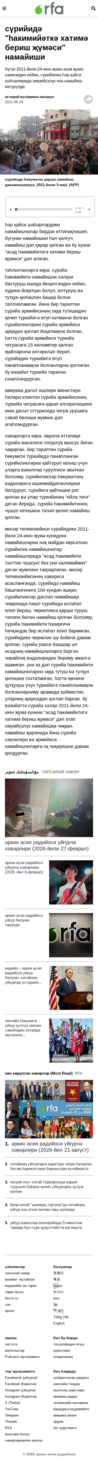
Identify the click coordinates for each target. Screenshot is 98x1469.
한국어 (58, 1292)
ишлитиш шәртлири (68, 1390)
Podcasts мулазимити (22, 1357)
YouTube (11, 1409)
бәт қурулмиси (65, 1428)
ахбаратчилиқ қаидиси (71, 1378)
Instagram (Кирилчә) (21, 1396)
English (59, 1323)
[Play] (12, 209)
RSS (8, 1428)
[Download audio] (89, 208)
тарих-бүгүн (14, 1292)
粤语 (56, 1279)
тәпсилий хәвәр (17, 1273)
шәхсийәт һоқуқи (66, 1384)
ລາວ (56, 1298)
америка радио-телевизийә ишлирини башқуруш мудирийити (71, 1403)
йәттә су (11, 1298)
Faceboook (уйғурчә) (21, 1378)
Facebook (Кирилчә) (20, 1384)
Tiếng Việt (61, 1317)
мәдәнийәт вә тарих (21, 1286)
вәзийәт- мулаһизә (19, 1279)
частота (11, 1344)
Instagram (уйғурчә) (20, 1390)
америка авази (64, 1415)
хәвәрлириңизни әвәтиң (23, 1440)
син (7, 1304)
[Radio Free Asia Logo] (49, 8)
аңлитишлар (14, 1350)
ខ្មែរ (55, 1304)
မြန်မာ (57, 1286)
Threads (11, 1422)
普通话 (58, 1273)
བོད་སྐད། (58, 1311)
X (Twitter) (12, 1403)
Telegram (12, 1415)
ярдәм (58, 1422)
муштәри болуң (17, 1434)
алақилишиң (63, 1357)
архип (9, 1311)
